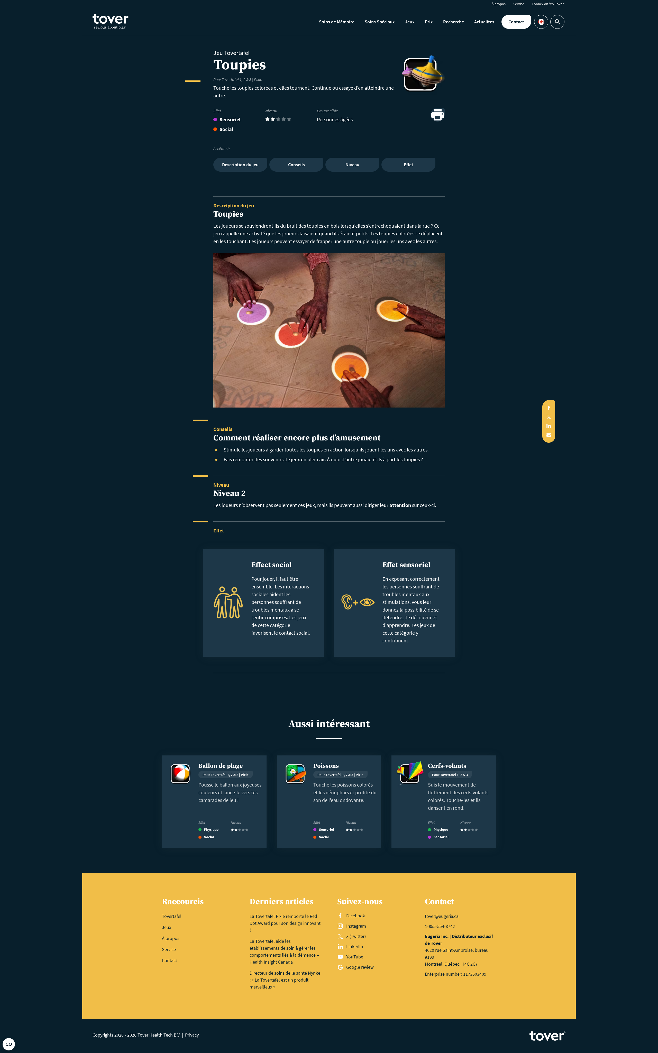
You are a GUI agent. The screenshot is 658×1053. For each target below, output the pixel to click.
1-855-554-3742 (440, 926)
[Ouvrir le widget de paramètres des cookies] (9, 1044)
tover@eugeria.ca (442, 916)
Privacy (192, 1035)
